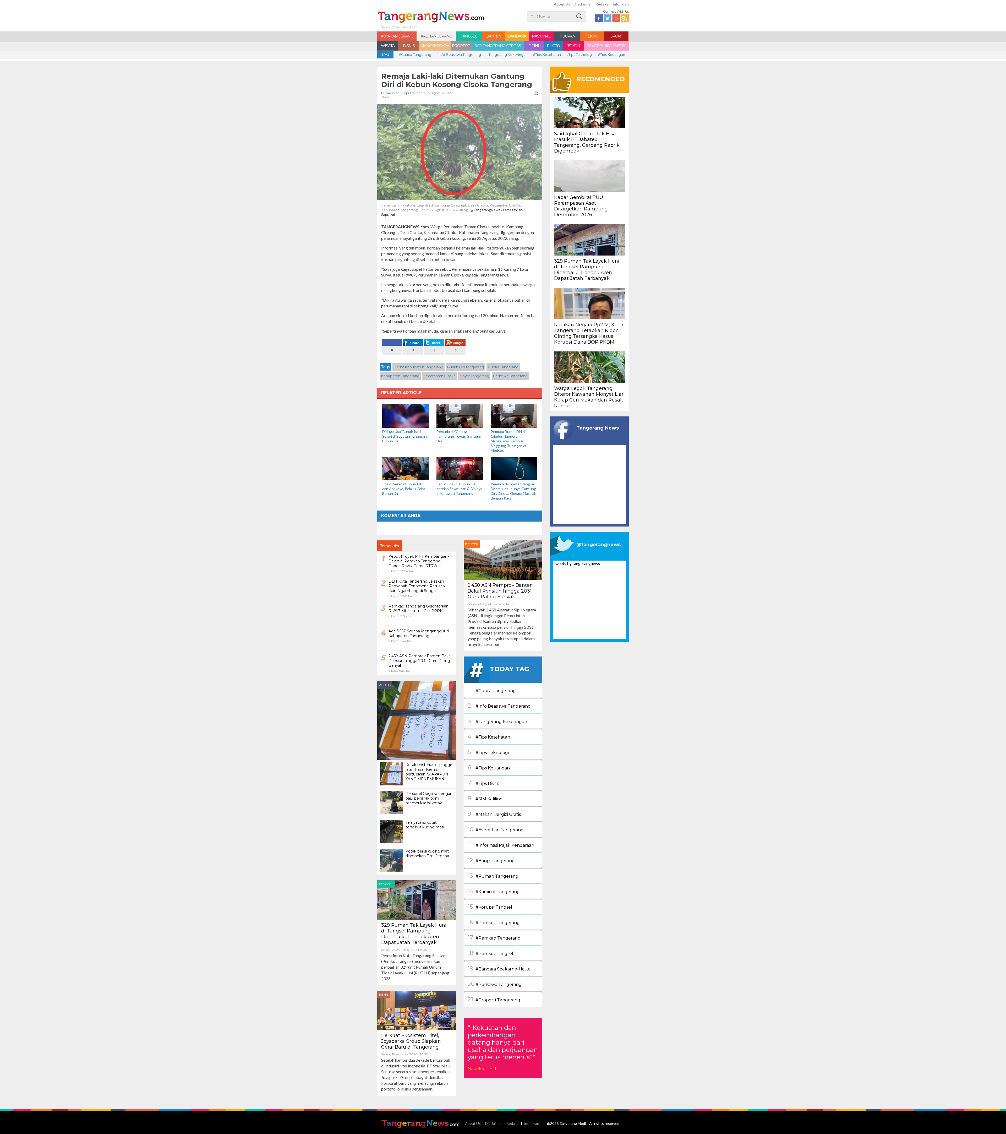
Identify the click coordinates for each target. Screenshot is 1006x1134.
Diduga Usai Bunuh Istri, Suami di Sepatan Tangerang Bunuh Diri (405, 436)
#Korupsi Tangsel (490, 906)
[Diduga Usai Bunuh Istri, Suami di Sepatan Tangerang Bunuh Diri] (405, 415)
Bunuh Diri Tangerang (465, 367)
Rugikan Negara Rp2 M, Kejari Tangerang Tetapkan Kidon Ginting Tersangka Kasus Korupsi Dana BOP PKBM (589, 333)
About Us (562, 4)
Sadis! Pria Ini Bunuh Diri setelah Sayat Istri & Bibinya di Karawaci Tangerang (459, 489)
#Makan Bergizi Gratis (494, 813)
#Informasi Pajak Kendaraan (501, 844)
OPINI (533, 46)
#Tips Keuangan (611, 54)
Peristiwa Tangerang (510, 376)
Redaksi (602, 4)
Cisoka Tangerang (503, 367)
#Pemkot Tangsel (490, 953)
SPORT (616, 36)
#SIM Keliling (485, 798)
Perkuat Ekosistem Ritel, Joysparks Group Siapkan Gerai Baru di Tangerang (411, 1041)
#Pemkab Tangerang (494, 937)
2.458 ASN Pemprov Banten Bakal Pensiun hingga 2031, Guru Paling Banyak (500, 591)
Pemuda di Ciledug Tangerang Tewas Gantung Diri (458, 436)
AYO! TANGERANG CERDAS (497, 46)
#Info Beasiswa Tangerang (458, 54)
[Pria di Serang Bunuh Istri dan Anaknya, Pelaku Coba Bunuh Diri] (405, 467)
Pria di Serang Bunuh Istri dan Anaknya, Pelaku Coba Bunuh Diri (403, 489)
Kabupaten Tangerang (400, 376)
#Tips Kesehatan (547, 54)
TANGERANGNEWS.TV (606, 46)
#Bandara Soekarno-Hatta (499, 968)
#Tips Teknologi (579, 54)
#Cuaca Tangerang (415, 54)
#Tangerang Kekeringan (507, 54)
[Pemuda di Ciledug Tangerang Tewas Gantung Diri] (459, 415)
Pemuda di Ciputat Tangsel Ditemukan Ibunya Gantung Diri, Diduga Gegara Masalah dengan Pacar (513, 491)
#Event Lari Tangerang (496, 829)
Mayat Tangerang (474, 376)
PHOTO (553, 46)
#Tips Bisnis (483, 782)
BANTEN (493, 36)
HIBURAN (566, 36)
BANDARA (517, 36)
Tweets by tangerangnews (576, 563)
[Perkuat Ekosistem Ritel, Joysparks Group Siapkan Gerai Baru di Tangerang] (416, 1009)
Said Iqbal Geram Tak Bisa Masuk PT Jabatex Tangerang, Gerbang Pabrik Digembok (587, 142)
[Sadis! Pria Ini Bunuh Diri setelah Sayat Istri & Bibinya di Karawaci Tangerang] (459, 467)
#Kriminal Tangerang (494, 891)
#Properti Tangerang (494, 999)
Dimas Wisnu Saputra (398, 93)
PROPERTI (461, 46)
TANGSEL (469, 36)
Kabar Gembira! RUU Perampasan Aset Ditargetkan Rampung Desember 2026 (581, 206)
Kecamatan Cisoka (439, 376)
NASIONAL (541, 36)
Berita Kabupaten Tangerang (418, 367)
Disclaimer (582, 4)
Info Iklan (621, 4)
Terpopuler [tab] (390, 546)
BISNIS (409, 46)
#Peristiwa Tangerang (495, 983)
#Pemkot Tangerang (494, 922)
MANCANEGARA (434, 46)
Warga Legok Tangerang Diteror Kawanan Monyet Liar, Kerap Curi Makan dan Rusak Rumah (589, 397)
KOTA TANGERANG (397, 36)
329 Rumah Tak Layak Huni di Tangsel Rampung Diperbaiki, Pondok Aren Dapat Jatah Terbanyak (413, 933)
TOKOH (573, 46)
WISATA (388, 46)
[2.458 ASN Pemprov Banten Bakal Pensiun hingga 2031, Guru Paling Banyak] (503, 559)
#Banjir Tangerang (491, 860)
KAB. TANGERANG (436, 36)
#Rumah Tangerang (493, 875)
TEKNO (592, 36)
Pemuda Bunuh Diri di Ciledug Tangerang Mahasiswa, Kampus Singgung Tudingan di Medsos (508, 441)
